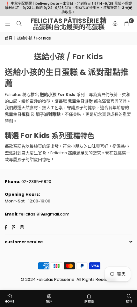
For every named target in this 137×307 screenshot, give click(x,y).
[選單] (7, 24)
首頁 (8, 38)
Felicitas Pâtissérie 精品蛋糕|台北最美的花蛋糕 (68, 24)
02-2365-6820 (36, 182)
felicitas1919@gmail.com (44, 214)
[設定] (115, 24)
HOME (9, 301)
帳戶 (49, 301)
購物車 (89, 301)
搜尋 (129, 301)
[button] (126, 24)
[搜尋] (19, 24)
